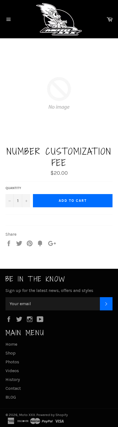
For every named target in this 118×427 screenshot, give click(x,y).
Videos (12, 370)
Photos (12, 361)
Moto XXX (27, 415)
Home (11, 344)
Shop (10, 353)
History (12, 379)
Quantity (13, 188)
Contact (13, 388)
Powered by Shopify (52, 415)
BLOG (10, 397)
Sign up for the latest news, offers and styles (49, 290)
